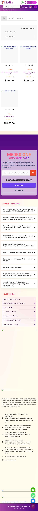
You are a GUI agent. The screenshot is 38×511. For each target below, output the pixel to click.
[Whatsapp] (33, 495)
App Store (20, 185)
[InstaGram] (20, 508)
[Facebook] (14, 508)
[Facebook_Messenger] (33, 500)
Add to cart (9, 66)
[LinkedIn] (23, 508)
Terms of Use (14, 502)
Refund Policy (23, 502)
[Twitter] (17, 508)
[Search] (33, 173)
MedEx (3, 9)
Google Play (20, 190)
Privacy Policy (6, 502)
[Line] (33, 489)
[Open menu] (1, 7)
